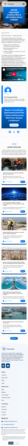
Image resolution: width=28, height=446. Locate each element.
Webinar (4, 392)
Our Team (4, 409)
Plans (3, 380)
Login (3, 383)
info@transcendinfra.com (10, 421)
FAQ (3, 400)
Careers (4, 412)
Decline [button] (17, 443)
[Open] (24, 4)
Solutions (4, 375)
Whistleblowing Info (9, 424)
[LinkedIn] (3, 365)
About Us (4, 406)
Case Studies (5, 395)
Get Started (14, 125)
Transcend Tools (6, 397)
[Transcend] (8, 349)
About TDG (5, 377)
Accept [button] (11, 443)
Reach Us (5, 418)
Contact (4, 414)
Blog (3, 389)
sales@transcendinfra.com (11, 427)
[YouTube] (8, 365)
